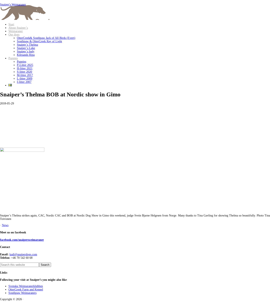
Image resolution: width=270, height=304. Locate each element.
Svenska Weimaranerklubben (25, 286)
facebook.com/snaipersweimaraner (22, 239)
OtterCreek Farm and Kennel (25, 289)
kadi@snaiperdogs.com (23, 254)
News (5, 225)
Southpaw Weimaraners (22, 292)
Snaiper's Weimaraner (13, 4)
